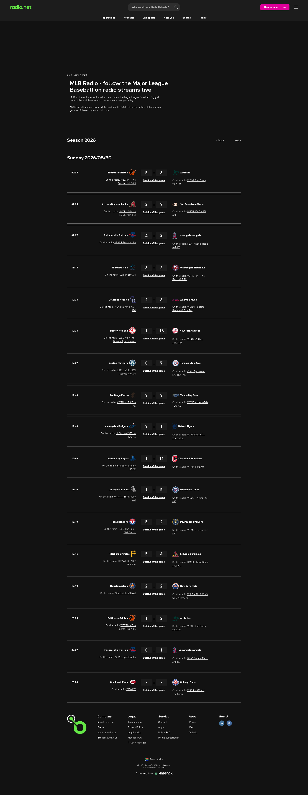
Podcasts (129, 18)
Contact (162, 722)
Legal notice (134, 732)
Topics (203, 18)
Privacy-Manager (137, 743)
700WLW (131, 689)
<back (220, 140)
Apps (161, 727)
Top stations (108, 18)
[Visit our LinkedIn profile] (221, 723)
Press (100, 727)
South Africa (156, 759)
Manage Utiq (135, 738)
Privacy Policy (135, 727)
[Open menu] (296, 7)
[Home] (68, 74)
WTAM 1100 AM (195, 467)
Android (193, 732)
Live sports (149, 18)
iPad (191, 727)
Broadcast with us (107, 738)
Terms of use (135, 722)
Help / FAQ (164, 732)
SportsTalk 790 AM (125, 593)
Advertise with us (106, 732)
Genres (187, 18)
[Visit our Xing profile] (229, 723)
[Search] (176, 7)
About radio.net (105, 722)
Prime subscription (168, 738)
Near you (169, 18)
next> (237, 140)
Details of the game (154, 180)
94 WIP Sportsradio (125, 242)
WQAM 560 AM (128, 275)
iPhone (192, 722)
